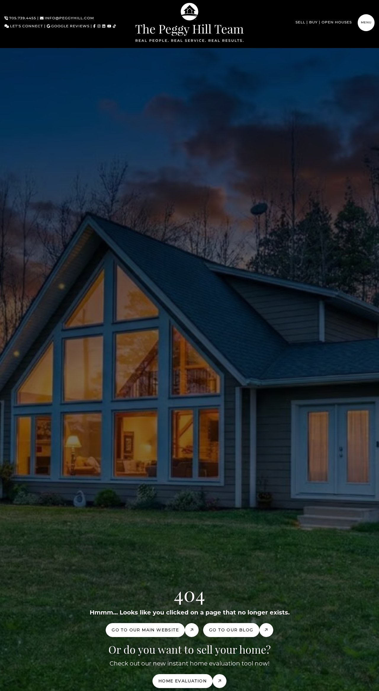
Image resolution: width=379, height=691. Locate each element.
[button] (366, 22)
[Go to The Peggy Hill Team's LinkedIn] (103, 26)
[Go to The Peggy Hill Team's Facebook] (94, 26)
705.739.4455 (22, 18)
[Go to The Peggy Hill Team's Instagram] (99, 26)
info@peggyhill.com (69, 18)
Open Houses (337, 22)
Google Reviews (69, 26)
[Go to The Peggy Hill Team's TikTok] (114, 26)
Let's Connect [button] (26, 26)
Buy (313, 22)
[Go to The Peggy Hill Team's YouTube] (109, 26)
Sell (300, 22)
